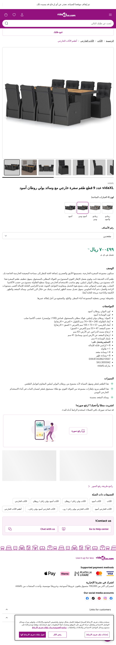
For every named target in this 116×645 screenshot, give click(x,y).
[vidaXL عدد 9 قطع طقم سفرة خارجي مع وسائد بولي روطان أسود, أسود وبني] (58, 103)
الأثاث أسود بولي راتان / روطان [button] (46, 501)
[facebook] (111, 598)
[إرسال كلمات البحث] (6, 23)
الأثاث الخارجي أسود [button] (103, 509)
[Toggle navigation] (110, 14)
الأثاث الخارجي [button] (21, 501)
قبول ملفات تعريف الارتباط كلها (32, 634)
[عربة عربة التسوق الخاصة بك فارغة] (6, 14)
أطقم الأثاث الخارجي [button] (13, 509)
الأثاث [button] (109, 501)
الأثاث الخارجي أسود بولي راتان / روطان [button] (40, 509)
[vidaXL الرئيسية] (66, 15)
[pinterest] (99, 598)
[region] (64, 627)
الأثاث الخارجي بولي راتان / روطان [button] (74, 509)
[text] (100, 250)
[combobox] (58, 23)
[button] (60, 5)
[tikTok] (93, 598)
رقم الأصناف (108, 227)
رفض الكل (57, 634)
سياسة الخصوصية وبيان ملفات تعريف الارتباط (49, 627)
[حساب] (22, 14)
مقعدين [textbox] (107, 236)
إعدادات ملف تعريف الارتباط (97, 634)
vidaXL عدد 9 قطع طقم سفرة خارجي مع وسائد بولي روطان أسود (67, 187)
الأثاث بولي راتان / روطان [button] (75, 501)
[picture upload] (44, 431)
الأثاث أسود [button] (96, 501)
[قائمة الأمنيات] (14, 14)
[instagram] (105, 598)
